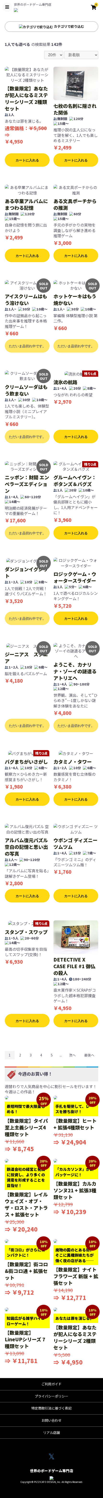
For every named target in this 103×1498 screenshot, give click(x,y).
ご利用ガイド (51, 1384)
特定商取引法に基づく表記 (51, 1408)
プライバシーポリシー (51, 1396)
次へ (72, 1055)
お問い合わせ (51, 1420)
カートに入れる (27, 160)
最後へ (89, 1055)
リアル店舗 (51, 1432)
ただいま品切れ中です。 (27, 346)
